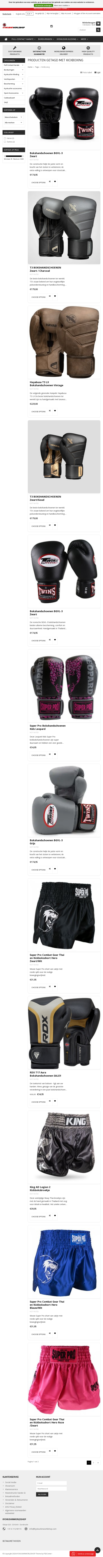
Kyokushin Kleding (66, 39)
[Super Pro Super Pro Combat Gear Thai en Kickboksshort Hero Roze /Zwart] (64, 1379)
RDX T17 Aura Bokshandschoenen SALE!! (45, 1074)
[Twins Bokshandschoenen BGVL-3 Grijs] (64, 800)
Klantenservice (11, 1489)
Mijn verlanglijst (52, 13)
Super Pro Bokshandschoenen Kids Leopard (48, 727)
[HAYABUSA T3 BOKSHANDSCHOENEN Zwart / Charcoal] (64, 227)
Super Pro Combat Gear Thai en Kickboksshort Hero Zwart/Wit (47, 958)
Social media (10, 1482)
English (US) (20, 14)
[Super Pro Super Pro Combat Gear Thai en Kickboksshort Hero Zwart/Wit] (64, 914)
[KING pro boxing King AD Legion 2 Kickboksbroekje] (64, 1147)
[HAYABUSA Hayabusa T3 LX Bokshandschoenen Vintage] (64, 342)
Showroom (10, 1486)
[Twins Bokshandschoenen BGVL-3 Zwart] (64, 113)
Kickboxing (45, 67)
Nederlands (7, 14)
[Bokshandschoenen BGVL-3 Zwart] (64, 571)
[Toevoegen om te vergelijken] (49, 182)
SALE (6, 102)
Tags (37, 67)
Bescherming (9, 83)
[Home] (6, 39)
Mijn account (66, 13)
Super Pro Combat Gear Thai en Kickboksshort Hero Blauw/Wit (47, 1305)
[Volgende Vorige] (98, 1463)
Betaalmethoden (12, 1496)
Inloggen (77, 13)
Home (30, 67)
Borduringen (45, 39)
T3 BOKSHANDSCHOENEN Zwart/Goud (45, 498)
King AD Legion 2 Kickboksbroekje (40, 1189)
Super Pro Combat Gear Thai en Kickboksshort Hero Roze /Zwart (47, 1422)
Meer (83, 39)
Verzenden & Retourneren (16, 1500)
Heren (10, 138)
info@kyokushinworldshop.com (42, 1529)
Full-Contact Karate (22, 39)
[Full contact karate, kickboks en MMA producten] (14, 25)
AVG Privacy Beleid (13, 1507)
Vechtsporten (9, 79)
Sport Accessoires (11, 93)
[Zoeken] (98, 30)
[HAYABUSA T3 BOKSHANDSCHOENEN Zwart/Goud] (64, 456)
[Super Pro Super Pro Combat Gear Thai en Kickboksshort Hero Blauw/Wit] (64, 1261)
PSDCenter (48, 1554)
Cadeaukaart (9, 98)
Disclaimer (9, 1503)
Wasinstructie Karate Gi (15, 1493)
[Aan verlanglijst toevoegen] (55, 182)
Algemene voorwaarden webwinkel (15, 1511)
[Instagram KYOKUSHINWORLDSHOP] (51, 26)
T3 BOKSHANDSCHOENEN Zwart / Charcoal (45, 269)
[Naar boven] (97, 1550)
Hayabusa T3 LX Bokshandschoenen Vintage (46, 384)
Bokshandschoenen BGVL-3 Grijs (46, 842)
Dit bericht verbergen (43, 5)
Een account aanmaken (91, 13)
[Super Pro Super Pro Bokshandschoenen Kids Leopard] (64, 685)
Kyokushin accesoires (13, 88)
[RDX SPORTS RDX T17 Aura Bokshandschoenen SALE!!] (64, 1032)
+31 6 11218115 (14, 1529)
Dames (11, 142)
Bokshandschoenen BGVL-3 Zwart (46, 155)
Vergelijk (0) (39, 13)
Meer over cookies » (62, 5)
